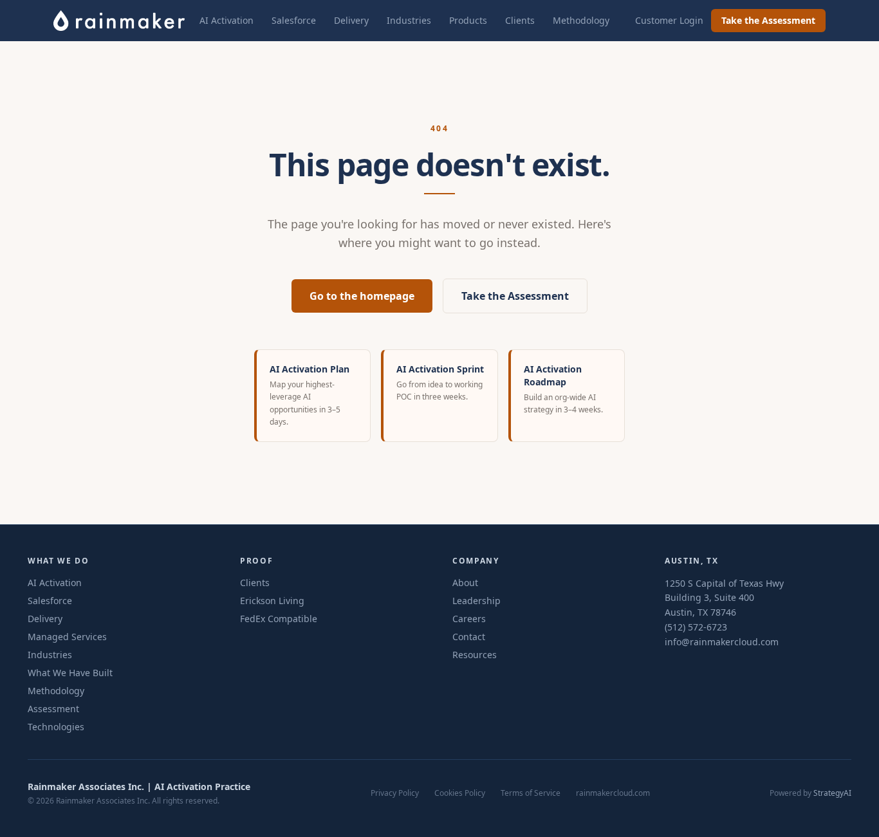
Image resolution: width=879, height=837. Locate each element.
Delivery (351, 20)
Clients (520, 20)
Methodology (581, 20)
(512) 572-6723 (696, 627)
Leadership (476, 600)
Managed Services (67, 636)
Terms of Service (530, 793)
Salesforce (294, 20)
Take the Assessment (768, 20)
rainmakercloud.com (613, 793)
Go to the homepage (362, 296)
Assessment (53, 709)
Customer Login (669, 20)
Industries (409, 20)
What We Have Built (70, 673)
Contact (468, 636)
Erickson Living (272, 600)
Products (468, 20)
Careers (469, 618)
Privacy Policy (395, 793)
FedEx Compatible (278, 618)
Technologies (56, 727)
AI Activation (226, 20)
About (465, 582)
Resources (474, 654)
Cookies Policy (459, 793)
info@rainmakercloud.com (722, 642)
